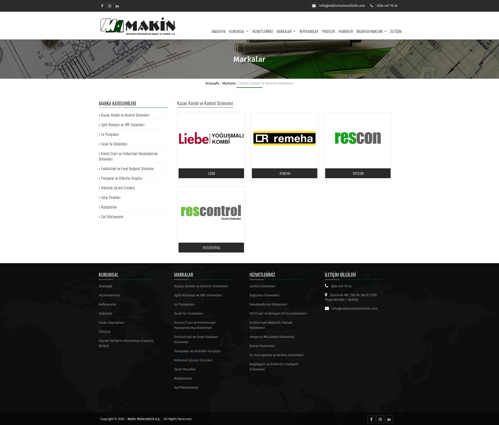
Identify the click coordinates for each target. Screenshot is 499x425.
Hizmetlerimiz (262, 31)
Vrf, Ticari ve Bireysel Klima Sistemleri (278, 313)
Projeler (328, 31)
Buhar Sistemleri (262, 346)
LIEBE (211, 173)
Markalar (284, 31)
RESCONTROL (212, 247)
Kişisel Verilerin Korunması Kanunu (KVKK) (126, 343)
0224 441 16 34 (387, 6)
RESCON (358, 173)
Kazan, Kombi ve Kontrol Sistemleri (125, 115)
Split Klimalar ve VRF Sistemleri (123, 124)
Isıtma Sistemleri (262, 286)
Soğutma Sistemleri (265, 295)
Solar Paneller (111, 197)
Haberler (346, 31)
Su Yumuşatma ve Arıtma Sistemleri (277, 355)
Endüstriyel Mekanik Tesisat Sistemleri (271, 325)
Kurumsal (237, 31)
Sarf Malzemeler (112, 216)
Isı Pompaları (110, 134)
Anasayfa (219, 31)
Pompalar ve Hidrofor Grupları (121, 178)
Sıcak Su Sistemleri (114, 144)
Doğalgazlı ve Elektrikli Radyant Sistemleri (274, 366)
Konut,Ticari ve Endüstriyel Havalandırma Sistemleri (194, 325)
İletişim (396, 31)
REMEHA (285, 173)
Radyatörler (109, 207)
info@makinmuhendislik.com (342, 6)
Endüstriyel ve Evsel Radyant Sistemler (127, 168)
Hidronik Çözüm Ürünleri (118, 187)
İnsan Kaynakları (370, 31)
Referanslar (309, 31)
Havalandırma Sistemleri (268, 304)
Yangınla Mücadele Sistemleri (272, 337)
